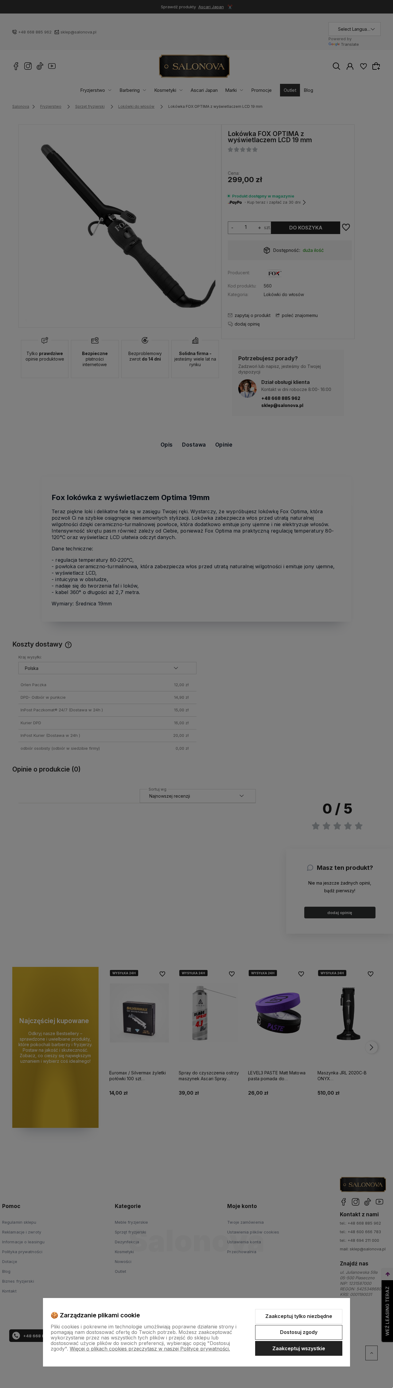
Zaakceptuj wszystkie (298, 1348)
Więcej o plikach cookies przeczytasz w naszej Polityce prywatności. (150, 1349)
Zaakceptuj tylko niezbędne (298, 1316)
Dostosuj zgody (298, 1332)
